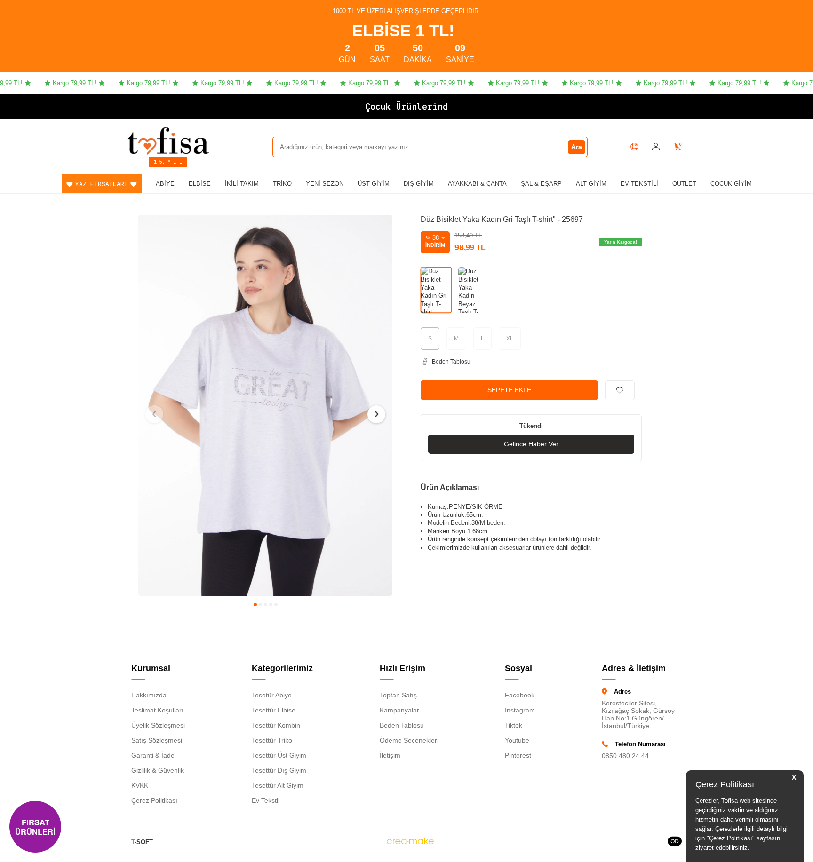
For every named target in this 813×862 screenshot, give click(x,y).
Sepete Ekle (509, 390)
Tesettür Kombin (276, 725)
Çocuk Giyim (731, 183)
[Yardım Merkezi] (634, 146)
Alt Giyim (591, 183)
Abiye (165, 183)
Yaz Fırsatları (101, 184)
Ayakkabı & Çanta (477, 183)
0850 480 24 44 (625, 755)
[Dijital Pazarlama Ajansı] (410, 842)
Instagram (520, 710)
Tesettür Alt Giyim (277, 785)
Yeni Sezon (324, 183)
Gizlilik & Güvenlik (157, 770)
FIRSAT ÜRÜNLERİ (35, 826)
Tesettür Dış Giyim (279, 770)
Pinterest (518, 755)
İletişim (390, 755)
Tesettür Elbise (273, 710)
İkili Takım (242, 183)
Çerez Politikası (154, 800)
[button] (255, 604)
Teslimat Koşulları (157, 710)
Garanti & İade (153, 755)
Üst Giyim (374, 183)
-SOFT (142, 842)
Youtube (517, 740)
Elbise (200, 183)
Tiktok (513, 725)
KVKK (139, 785)
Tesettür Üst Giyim (279, 755)
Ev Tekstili (639, 183)
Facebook (519, 695)
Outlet (684, 183)
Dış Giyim (419, 183)
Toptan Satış (398, 695)
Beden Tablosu (402, 725)
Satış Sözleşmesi (156, 740)
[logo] (168, 141)
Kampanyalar (399, 710)
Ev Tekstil (265, 800)
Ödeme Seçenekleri (409, 740)
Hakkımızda (149, 695)
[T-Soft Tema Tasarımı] (675, 842)
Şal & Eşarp (541, 183)
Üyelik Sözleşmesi (158, 725)
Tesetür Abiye (272, 695)
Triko (282, 183)
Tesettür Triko (272, 740)
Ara (576, 146)
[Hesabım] (656, 147)
